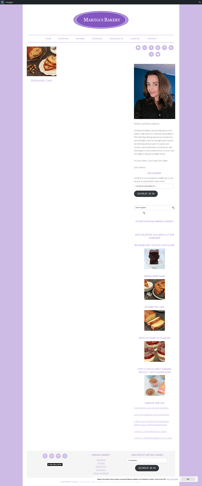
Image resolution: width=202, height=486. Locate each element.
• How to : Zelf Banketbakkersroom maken (153, 438)
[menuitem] (2, 2)
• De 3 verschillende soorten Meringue (151, 414)
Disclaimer (101, 470)
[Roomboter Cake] (154, 320)
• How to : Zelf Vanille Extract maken (150, 431)
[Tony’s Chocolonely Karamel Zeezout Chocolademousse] (154, 385)
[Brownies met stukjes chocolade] (154, 258)
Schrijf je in (145, 193)
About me (101, 459)
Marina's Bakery (101, 18)
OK (188, 479)
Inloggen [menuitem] (9, 2)
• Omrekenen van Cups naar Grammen (151, 408)
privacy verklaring (101, 473)
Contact (101, 463)
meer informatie (172, 479)
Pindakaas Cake (41, 80)
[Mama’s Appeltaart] (154, 289)
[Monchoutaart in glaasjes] (154, 351)
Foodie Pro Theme (88, 482)
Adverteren (101, 466)
